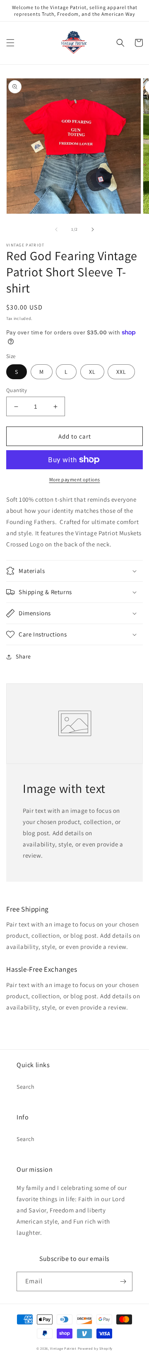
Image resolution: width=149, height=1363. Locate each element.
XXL (121, 371)
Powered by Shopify (95, 1348)
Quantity (16, 390)
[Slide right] (93, 229)
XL (92, 371)
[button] (10, 43)
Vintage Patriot (63, 1348)
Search (26, 1086)
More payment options (74, 479)
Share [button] (23, 656)
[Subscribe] (123, 1281)
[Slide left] (56, 229)
